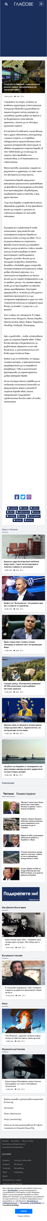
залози (36, 512)
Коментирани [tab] (25, 793)
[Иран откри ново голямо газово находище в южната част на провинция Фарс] (23, 627)
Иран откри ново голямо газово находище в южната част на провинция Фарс (23, 644)
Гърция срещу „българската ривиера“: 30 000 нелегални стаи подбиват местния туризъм (22, 686)
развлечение (23, 512)
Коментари (18, 1172)
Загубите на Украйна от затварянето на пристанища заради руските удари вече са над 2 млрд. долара (23, 769)
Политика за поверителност (13, 1144)
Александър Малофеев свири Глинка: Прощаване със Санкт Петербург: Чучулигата (23, 1083)
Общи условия (27, 1141)
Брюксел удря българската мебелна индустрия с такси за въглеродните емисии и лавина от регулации (21, 564)
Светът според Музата (12, 1184)
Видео (5, 1176)
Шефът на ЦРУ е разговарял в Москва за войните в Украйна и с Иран (32, 837)
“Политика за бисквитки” (30, 1203)
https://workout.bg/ (13, 1119)
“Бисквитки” (13, 1190)
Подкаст (6, 1164)
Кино (5, 1003)
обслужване (35, 516)
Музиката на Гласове (13, 1049)
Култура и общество (22, 1160)
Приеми (24, 1211)
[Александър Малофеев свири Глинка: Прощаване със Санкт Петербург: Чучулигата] (23, 1066)
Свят (5, 1172)
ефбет (35, 508)
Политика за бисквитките (12, 1147)
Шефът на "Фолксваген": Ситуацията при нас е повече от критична (23, 604)
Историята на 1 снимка (12, 1180)
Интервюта (19, 1168)
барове (19, 520)
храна (22, 516)
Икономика (18, 1164)
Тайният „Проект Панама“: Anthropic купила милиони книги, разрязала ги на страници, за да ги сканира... (31, 823)
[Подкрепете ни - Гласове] (21, 894)
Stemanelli (8, 1108)
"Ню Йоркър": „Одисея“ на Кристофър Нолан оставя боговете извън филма (23, 1036)
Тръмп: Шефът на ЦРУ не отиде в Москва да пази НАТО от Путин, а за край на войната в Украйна (32, 872)
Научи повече (24, 1216)
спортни (13, 508)
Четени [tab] (8, 793)
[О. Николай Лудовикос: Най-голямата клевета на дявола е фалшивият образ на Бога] (23, 973)
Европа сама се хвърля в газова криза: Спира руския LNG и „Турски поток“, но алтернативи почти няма (23, 727)
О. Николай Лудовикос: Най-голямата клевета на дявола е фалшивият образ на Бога (23, 990)
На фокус (6, 1160)
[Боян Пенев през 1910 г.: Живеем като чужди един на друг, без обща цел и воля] (23, 925)
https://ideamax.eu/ (12, 1113)
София (24, 508)
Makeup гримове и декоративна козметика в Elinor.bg (23, 1101)
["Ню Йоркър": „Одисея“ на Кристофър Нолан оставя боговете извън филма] (23, 1021)
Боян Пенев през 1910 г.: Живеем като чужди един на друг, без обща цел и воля (23, 942)
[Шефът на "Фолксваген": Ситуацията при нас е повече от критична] (23, 588)
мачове (30, 520)
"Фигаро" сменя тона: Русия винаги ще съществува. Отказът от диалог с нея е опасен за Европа (32, 805)
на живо (12, 516)
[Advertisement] (23, 33)
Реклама (5, 1141)
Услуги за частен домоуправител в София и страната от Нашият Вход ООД (23, 1126)
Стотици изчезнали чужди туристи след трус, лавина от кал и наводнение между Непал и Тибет (31, 855)
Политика (6, 1168)
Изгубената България (14, 907)
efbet (11, 512)
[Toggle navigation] (41, 4)
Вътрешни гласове (12, 955)
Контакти (15, 1141)
